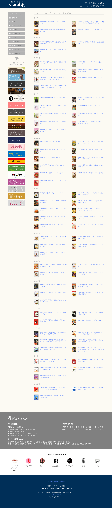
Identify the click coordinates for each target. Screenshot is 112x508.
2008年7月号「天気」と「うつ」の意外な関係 (53, 292)
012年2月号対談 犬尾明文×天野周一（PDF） (90, 173)
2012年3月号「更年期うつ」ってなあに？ (51, 173)
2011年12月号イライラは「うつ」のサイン (52, 193)
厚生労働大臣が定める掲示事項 (56, 481)
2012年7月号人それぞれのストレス (50, 157)
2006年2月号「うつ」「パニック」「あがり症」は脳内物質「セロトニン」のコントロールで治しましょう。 (91, 349)
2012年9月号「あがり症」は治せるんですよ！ (90, 149)
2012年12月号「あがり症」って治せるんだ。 (52, 141)
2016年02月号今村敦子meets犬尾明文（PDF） (91, 29)
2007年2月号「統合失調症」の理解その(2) (89, 320)
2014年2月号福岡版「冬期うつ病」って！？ (90, 77)
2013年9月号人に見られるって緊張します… (90, 105)
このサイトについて (56, 494)
